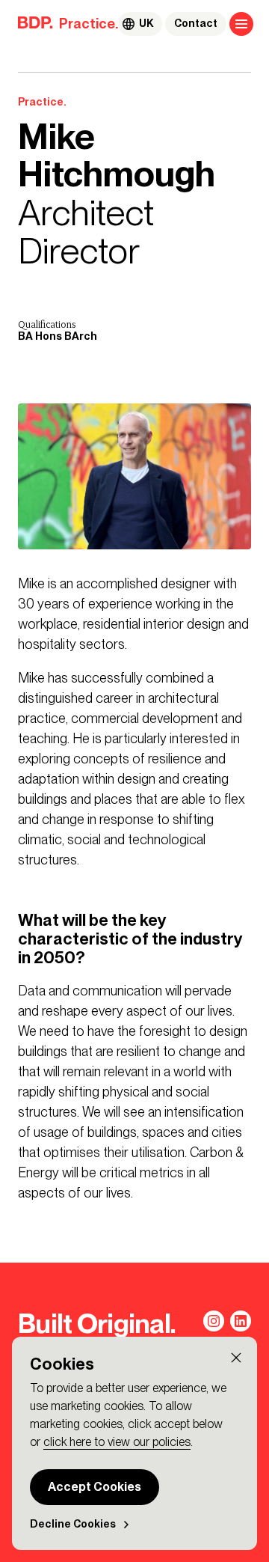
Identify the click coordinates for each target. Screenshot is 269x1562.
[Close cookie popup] (236, 1358)
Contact (195, 23)
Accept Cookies (94, 1487)
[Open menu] (241, 24)
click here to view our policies (117, 1442)
